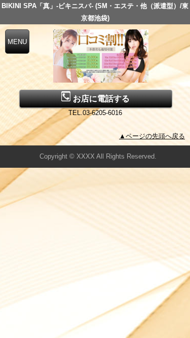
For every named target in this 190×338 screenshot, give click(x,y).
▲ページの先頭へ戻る (152, 136)
